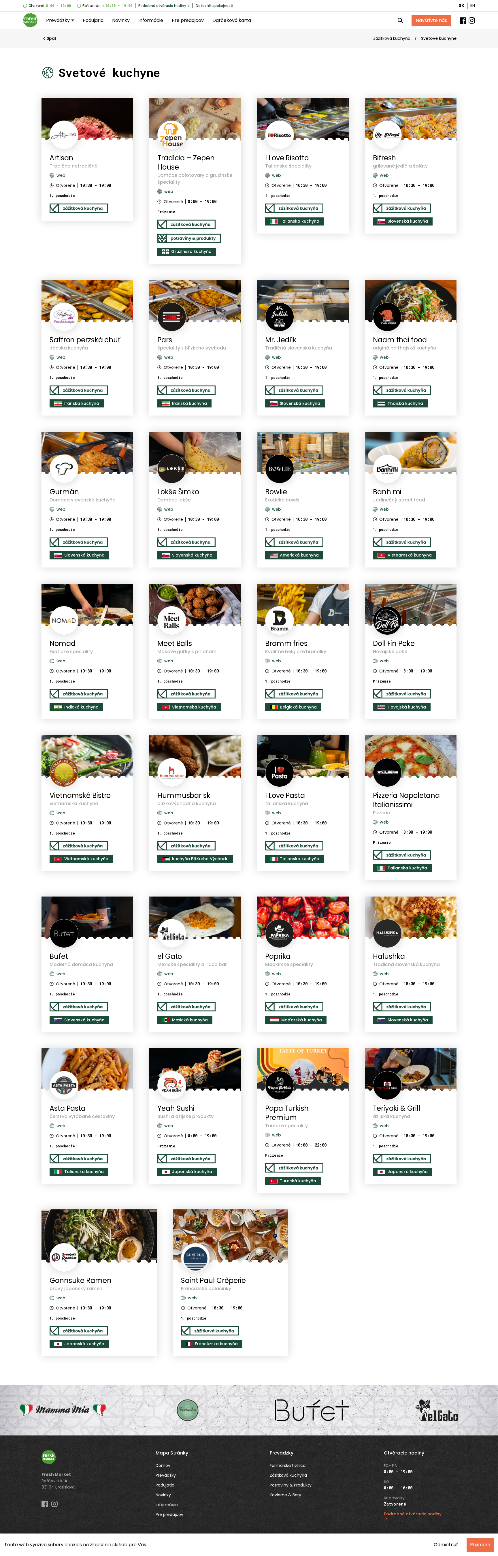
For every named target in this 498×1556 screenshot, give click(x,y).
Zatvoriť (273, 804)
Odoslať (224, 804)
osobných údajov (278, 791)
